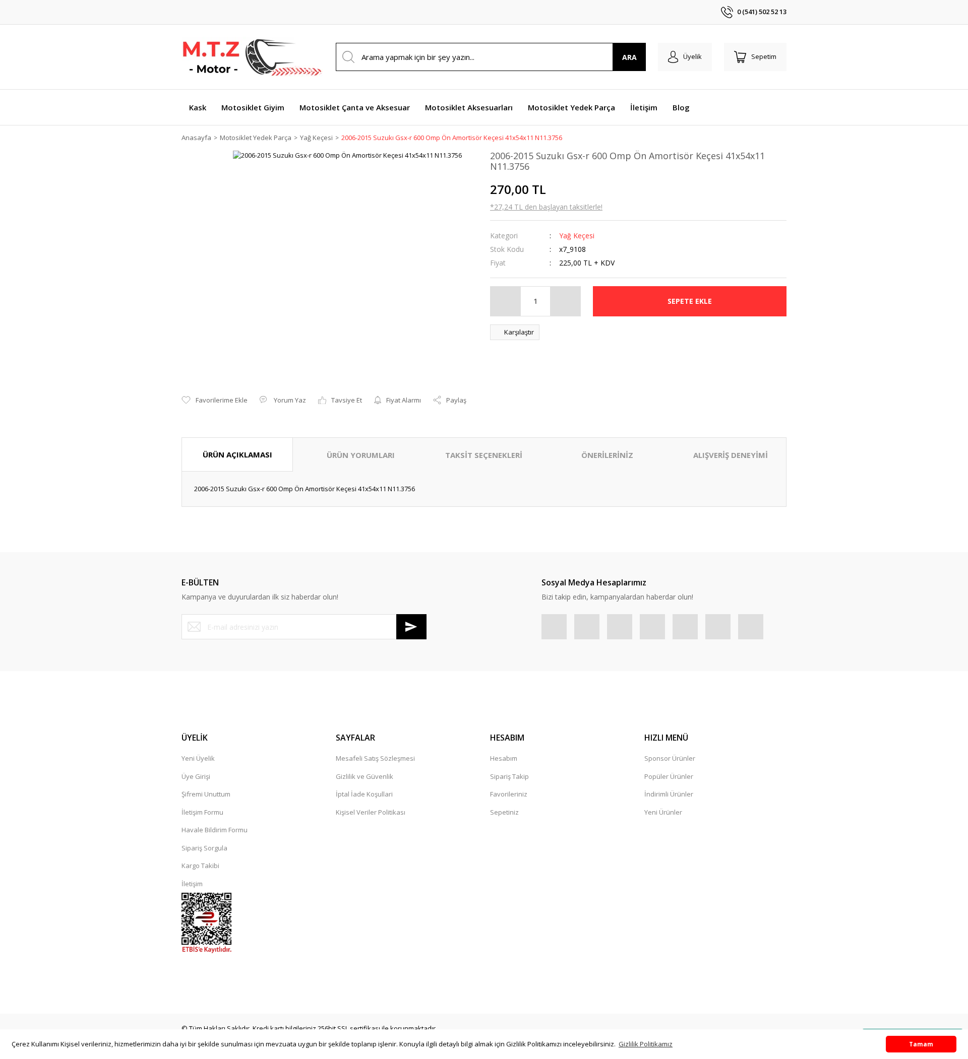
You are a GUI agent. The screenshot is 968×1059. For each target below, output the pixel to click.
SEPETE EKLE (690, 301)
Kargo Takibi (200, 865)
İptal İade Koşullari (364, 794)
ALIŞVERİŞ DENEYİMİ (730, 455)
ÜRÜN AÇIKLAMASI (237, 454)
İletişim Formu (202, 812)
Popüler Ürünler (668, 776)
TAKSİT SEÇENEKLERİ (483, 455)
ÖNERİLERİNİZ (607, 455)
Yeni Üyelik (198, 758)
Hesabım (503, 758)
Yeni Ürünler (663, 812)
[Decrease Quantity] (506, 301)
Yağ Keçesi (576, 235)
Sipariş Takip (509, 776)
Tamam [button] (921, 1044)
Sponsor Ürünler (669, 758)
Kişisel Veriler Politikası (370, 812)
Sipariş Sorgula (204, 847)
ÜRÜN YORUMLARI (361, 455)
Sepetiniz (504, 812)
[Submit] (411, 626)
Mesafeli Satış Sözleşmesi (375, 758)
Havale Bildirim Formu (215, 829)
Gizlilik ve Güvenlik (364, 776)
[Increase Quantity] (565, 301)
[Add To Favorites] (215, 400)
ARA (629, 57)
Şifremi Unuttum (206, 794)
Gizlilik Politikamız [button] (646, 1043)
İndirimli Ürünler (668, 794)
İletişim (192, 883)
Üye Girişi (196, 776)
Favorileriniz (508, 794)
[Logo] (252, 57)
